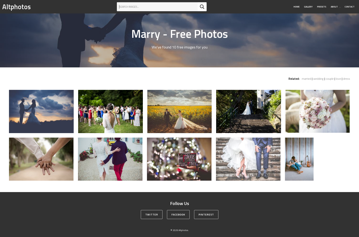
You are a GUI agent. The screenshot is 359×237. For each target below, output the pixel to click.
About (334, 6)
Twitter (151, 214)
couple (330, 78)
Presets (321, 6)
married (306, 78)
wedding (318, 78)
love (338, 78)
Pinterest (206, 214)
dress (346, 78)
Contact (350, 6)
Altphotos (16, 6)
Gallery (308, 6)
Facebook (178, 214)
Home (297, 6)
